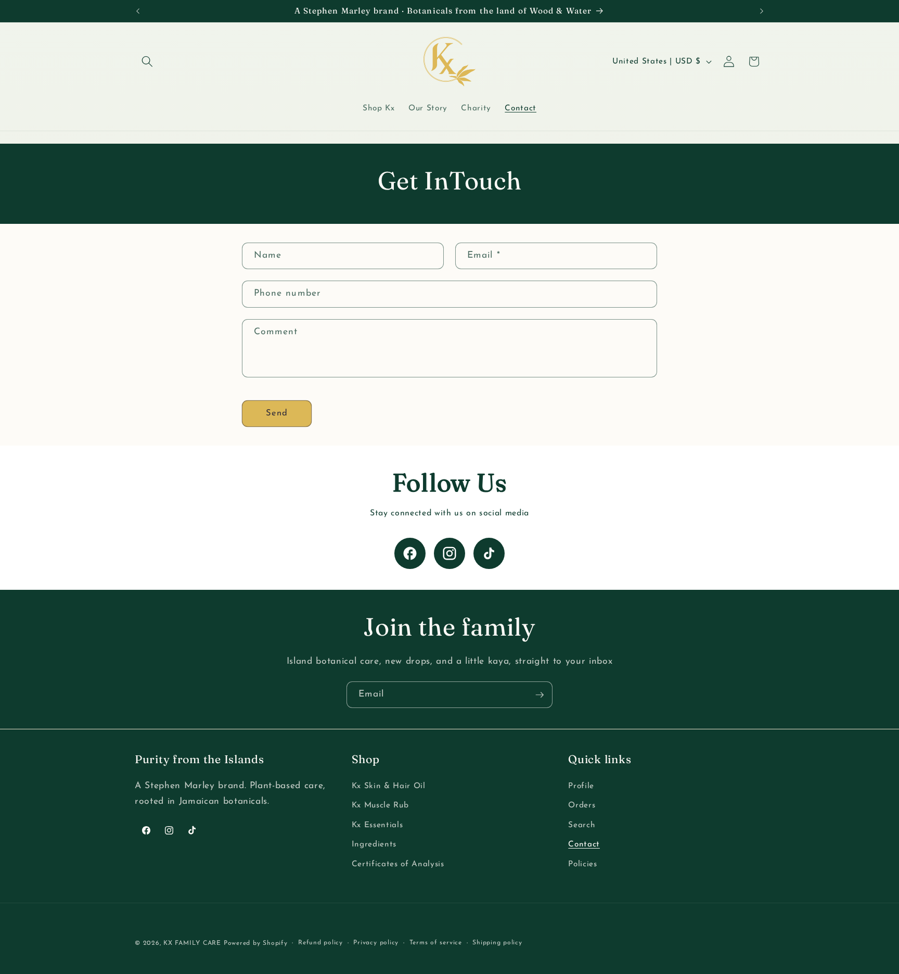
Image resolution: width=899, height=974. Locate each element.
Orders (581, 805)
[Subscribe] (539, 695)
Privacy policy (376, 943)
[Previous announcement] (137, 11)
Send (277, 413)
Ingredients (374, 845)
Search (581, 825)
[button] (147, 61)
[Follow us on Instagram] (449, 553)
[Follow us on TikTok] (489, 553)
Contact (584, 845)
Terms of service (435, 943)
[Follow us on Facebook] (410, 553)
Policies (582, 864)
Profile (581, 786)
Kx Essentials (377, 825)
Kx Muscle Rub (380, 805)
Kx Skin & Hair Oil (389, 786)
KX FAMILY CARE (192, 943)
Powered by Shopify (256, 943)
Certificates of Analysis (398, 864)
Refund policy (320, 943)
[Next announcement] (761, 11)
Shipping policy (497, 943)
